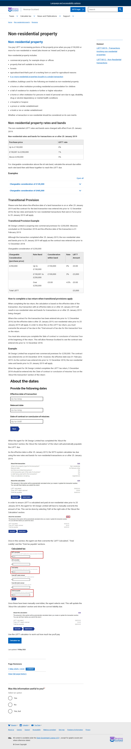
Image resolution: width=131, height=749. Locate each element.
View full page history (17, 674)
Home (10, 22)
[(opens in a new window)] (9, 738)
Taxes (11, 16)
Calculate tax (25, 16)
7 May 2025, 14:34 (16, 669)
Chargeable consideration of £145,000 (27, 184)
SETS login (76, 9)
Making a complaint (49, 730)
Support (66, 16)
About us (11, 730)
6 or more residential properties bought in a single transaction (36, 76)
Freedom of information (75, 730)
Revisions (35, 22)
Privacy (88, 730)
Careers (19, 730)
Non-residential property (22, 22)
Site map (62, 730)
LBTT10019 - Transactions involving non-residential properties (108, 51)
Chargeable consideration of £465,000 (27, 190)
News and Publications (47, 16)
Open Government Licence (48, 738)
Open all (80, 178)
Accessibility (37, 730)
